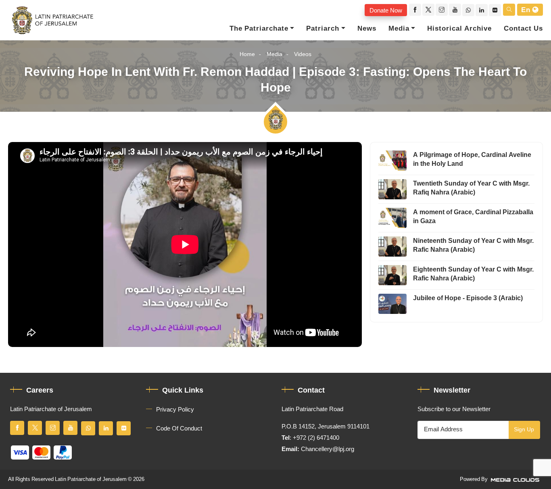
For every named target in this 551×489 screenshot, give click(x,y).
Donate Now (385, 10)
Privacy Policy (175, 409)
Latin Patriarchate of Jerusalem (91, 479)
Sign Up (524, 429)
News (366, 28)
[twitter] (428, 10)
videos (302, 54)
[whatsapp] (468, 10)
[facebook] (415, 10)
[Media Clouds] (516, 479)
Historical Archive (459, 28)
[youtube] (455, 10)
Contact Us (523, 28)
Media (398, 28)
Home (247, 54)
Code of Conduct (179, 428)
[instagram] (442, 10)
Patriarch (322, 28)
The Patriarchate (259, 28)
